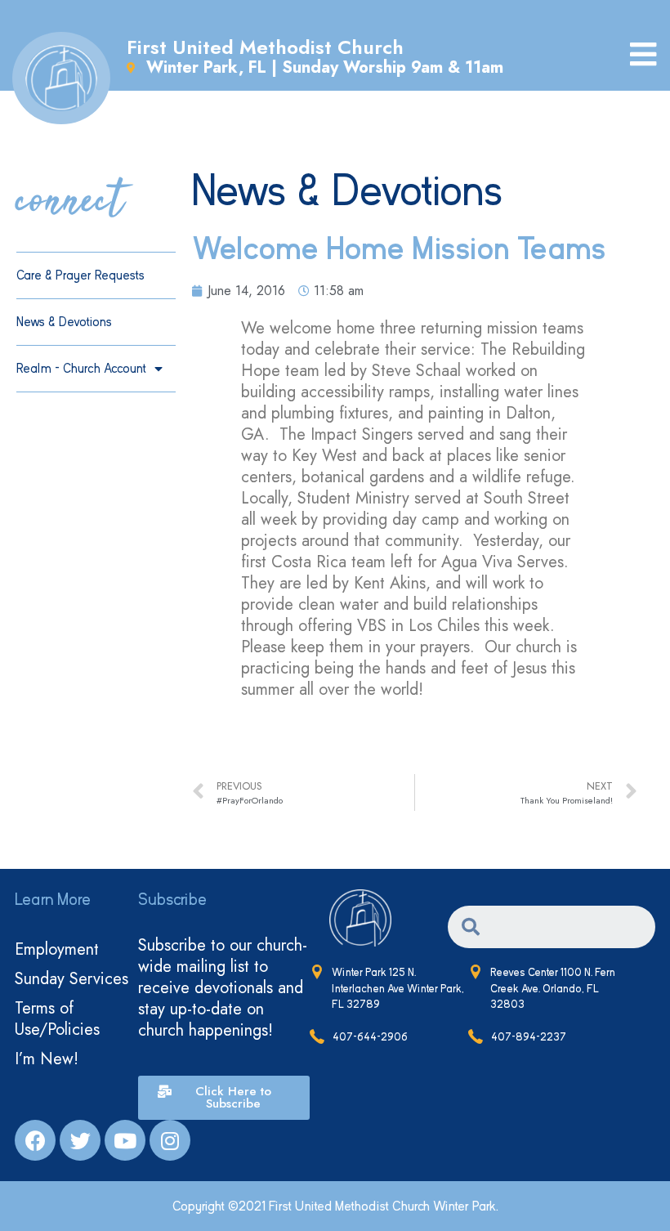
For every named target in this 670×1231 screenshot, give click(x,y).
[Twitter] (80, 1140)
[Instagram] (170, 1140)
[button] (223, 1098)
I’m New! (46, 1059)
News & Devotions (64, 322)
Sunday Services (71, 979)
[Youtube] (125, 1140)
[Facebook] (35, 1140)
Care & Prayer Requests (80, 275)
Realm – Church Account (81, 368)
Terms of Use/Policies (57, 1018)
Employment (57, 949)
